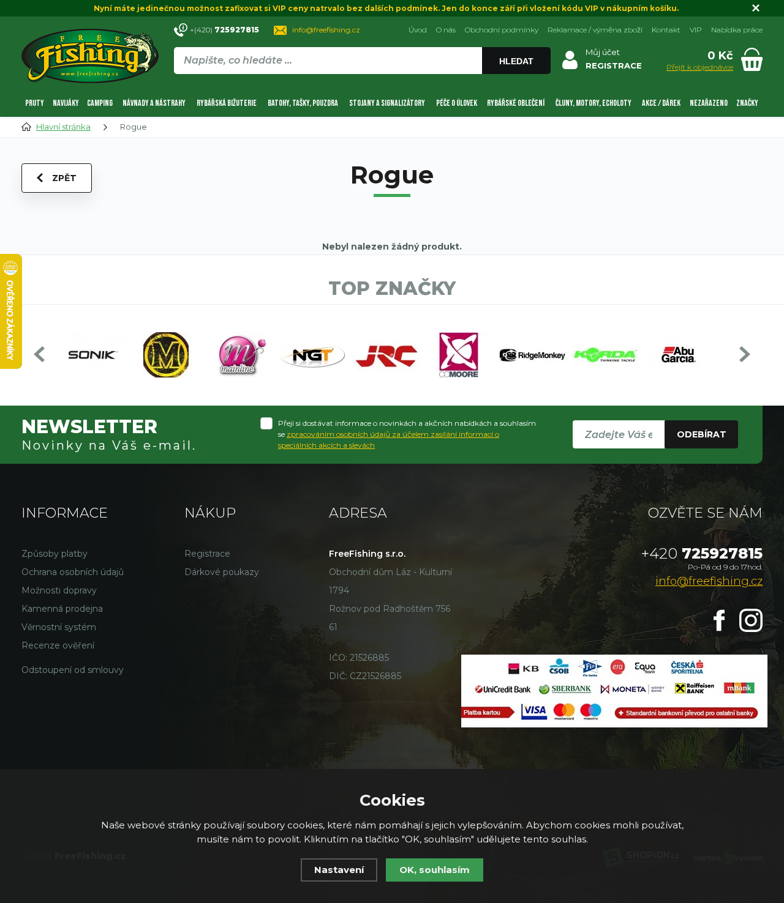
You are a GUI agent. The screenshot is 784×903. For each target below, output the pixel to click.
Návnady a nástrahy (154, 103)
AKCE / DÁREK (661, 103)
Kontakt (666, 29)
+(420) (224, 29)
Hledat (516, 61)
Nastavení (339, 869)
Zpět (64, 178)
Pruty (34, 103)
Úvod (418, 29)
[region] (362, 87)
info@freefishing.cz (326, 29)
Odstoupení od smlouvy (72, 669)
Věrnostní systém (58, 627)
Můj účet (603, 52)
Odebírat (701, 434)
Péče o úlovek (456, 103)
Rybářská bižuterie (227, 103)
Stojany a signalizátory (387, 103)
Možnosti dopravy (59, 590)
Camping (100, 103)
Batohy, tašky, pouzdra (303, 103)
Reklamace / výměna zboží (595, 29)
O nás (446, 29)
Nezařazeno (709, 103)
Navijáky (66, 103)
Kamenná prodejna (62, 608)
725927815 (702, 553)
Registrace (207, 553)
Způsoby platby (54, 553)
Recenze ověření (57, 645)
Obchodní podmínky (501, 29)
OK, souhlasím (434, 869)
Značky (747, 103)
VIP (696, 29)
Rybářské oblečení (516, 103)
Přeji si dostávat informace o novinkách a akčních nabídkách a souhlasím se (407, 434)
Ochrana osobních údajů (72, 572)
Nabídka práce (737, 29)
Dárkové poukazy (221, 572)
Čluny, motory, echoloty (593, 103)
